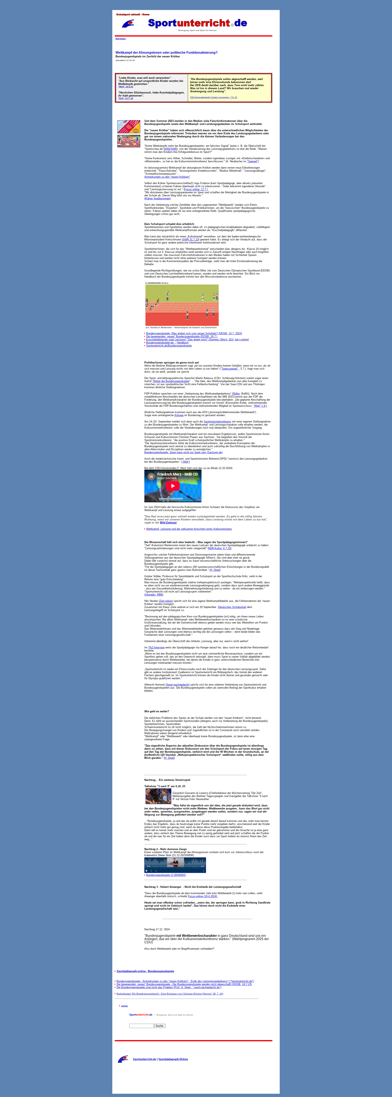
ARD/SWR (170, 148)
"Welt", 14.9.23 (125, 87)
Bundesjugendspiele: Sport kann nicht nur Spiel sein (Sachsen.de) (183, 452)
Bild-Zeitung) (168, 522)
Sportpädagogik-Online (173, 1059)
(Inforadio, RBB (153, 594)
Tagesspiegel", (231, 368)
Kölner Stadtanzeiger (157, 198)
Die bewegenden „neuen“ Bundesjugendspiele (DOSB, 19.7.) (181, 336)
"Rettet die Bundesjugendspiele (170, 381)
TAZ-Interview (156, 647)
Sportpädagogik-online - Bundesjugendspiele (145, 971)
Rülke (236, 393)
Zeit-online (166, 600)
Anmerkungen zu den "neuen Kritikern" (167, 176)
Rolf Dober (121, 39)
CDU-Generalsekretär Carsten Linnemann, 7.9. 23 (213, 97)
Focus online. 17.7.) (196, 189)
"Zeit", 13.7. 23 (125, 98)
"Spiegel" (252, 161)
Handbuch (183, 342)
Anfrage (179, 415)
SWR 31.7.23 (190, 239)
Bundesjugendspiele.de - (161, 342)
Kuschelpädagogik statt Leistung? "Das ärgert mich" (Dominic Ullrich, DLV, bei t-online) (197, 339)
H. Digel (215, 569)
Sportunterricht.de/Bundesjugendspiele (169, 345)
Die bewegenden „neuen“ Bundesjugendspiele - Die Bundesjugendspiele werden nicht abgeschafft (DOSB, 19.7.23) (184, 984)
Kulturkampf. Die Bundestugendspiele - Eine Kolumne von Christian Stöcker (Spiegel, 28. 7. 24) (170, 993)
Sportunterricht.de (144, 1059)
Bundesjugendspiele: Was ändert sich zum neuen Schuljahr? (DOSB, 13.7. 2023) (194, 333)
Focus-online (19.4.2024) (203, 896)
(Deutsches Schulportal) (232, 607)
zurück (124, 1006)
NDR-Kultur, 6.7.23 (219, 548)
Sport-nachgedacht (177, 684)
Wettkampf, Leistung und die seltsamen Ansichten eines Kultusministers (189, 528)
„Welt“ (185, 461)
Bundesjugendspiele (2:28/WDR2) (166, 875)
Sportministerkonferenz (217, 421)
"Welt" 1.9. (259, 405)
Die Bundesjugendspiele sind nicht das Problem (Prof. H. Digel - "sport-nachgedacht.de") (169, 987)
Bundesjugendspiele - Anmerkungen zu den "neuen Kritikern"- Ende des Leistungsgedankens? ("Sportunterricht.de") (185, 981)
